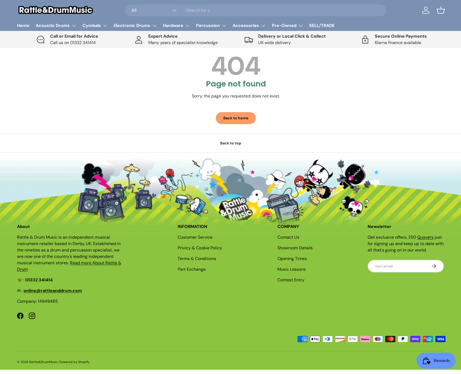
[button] (441, 10)
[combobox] (255, 10)
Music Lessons (291, 269)
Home (23, 25)
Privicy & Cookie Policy (200, 248)
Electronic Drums (132, 25)
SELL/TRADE (322, 25)
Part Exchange (192, 269)
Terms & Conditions (197, 258)
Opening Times (292, 258)
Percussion (208, 25)
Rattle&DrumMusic (43, 362)
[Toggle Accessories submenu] (263, 25)
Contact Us (288, 237)
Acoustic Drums (53, 25)
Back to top (230, 143)
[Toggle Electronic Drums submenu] (154, 25)
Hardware (173, 25)
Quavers (425, 237)
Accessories (246, 25)
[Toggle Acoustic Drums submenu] (74, 25)
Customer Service (195, 237)
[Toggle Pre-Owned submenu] (300, 25)
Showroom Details (295, 248)
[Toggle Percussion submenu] (224, 25)
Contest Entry (290, 280)
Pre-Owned (284, 25)
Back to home (235, 118)
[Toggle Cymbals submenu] (105, 25)
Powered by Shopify (74, 362)
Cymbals (91, 25)
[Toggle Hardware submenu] (187, 25)
